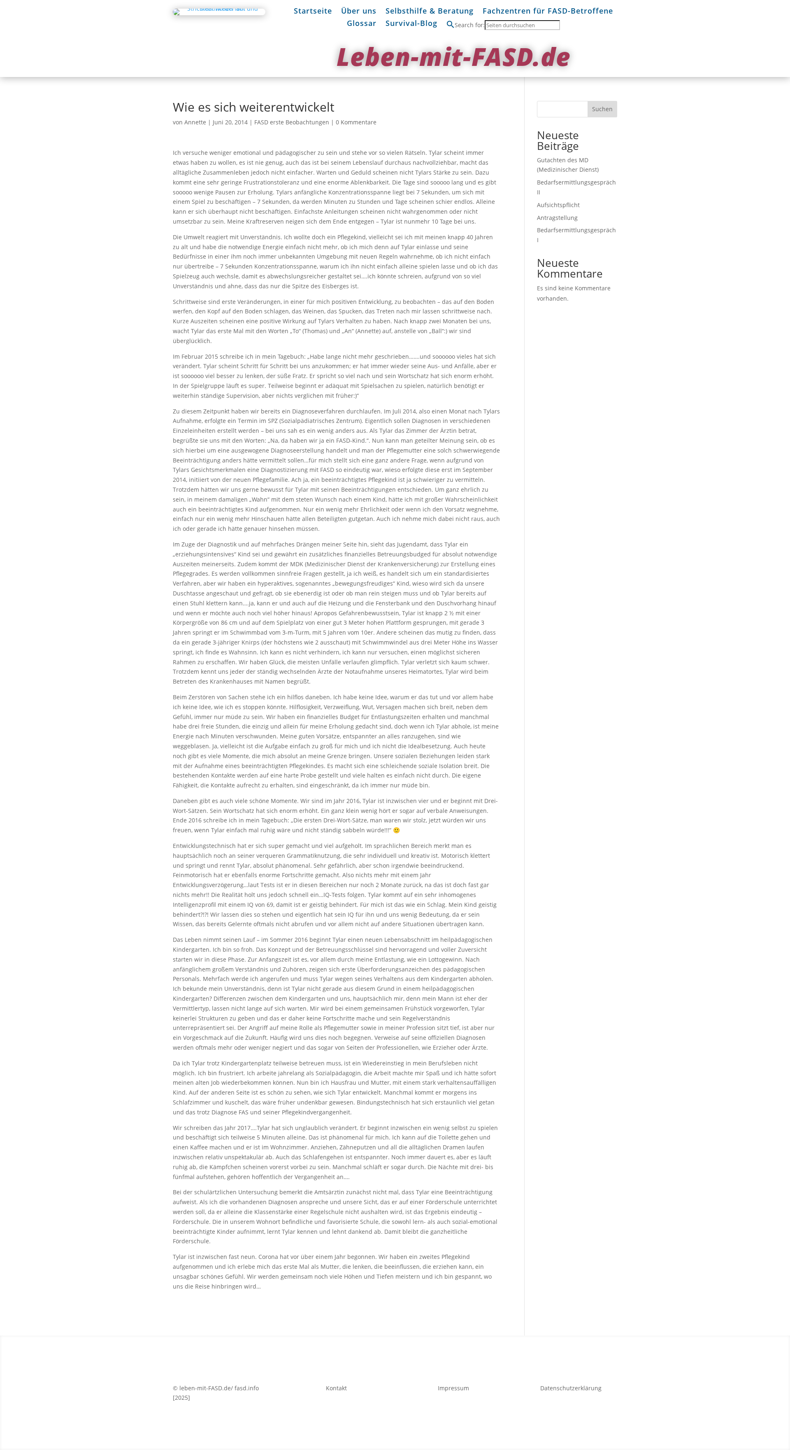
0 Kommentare (356, 122)
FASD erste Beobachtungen (291, 122)
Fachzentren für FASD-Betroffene (548, 12)
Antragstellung (557, 218)
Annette (195, 122)
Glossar (361, 24)
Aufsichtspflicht (558, 205)
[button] (450, 26)
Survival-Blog (411, 24)
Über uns (358, 12)
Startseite (313, 12)
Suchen (602, 109)
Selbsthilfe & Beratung (430, 12)
